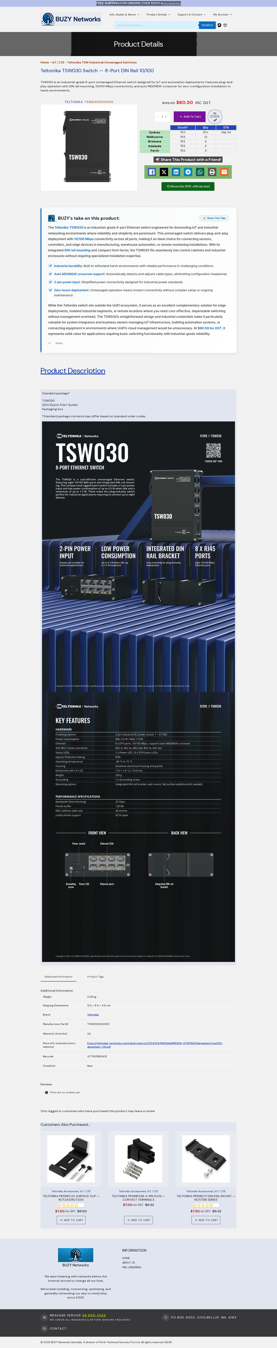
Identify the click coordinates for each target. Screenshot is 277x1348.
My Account (221, 14)
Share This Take (216, 218)
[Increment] (166, 117)
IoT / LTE (58, 62)
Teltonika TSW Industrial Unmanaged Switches (102, 62)
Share (59, 343)
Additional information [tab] (58, 976)
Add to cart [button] (73, 1220)
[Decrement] (158, 117)
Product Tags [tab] (95, 976)
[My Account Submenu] (232, 14)
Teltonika (93, 1014)
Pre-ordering (131, 1267)
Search (207, 25)
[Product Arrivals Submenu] (170, 14)
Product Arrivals (157, 14)
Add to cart (192, 117)
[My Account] (219, 25)
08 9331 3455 (94, 1315)
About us (128, 1262)
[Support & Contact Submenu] (206, 14)
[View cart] (225, 25)
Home (45, 62)
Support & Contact (190, 14)
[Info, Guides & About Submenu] (139, 14)
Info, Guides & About (123, 14)
